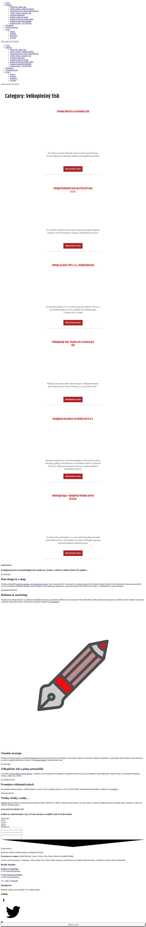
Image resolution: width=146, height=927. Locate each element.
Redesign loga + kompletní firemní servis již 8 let (73, 497)
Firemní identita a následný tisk (73, 111)
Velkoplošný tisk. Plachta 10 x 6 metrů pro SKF (73, 343)
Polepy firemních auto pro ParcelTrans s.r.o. (73, 190)
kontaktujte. (55, 602)
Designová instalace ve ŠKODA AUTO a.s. (73, 419)
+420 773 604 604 (11, 881)
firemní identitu (40, 760)
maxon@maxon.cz (13, 871)
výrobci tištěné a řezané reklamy (20, 774)
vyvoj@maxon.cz (13, 877)
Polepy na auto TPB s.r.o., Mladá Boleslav (73, 265)
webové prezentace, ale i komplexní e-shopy (32, 584)
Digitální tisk (6, 803)
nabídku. (114, 789)
